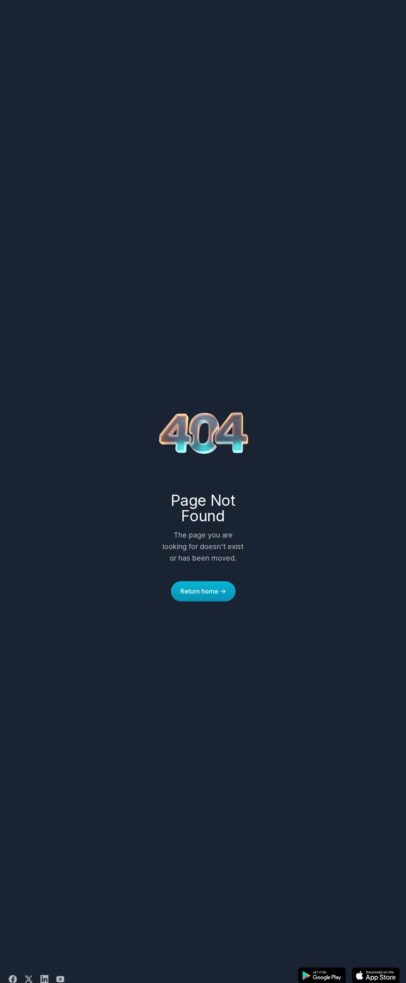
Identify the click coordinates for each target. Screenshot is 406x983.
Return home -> (203, 591)
